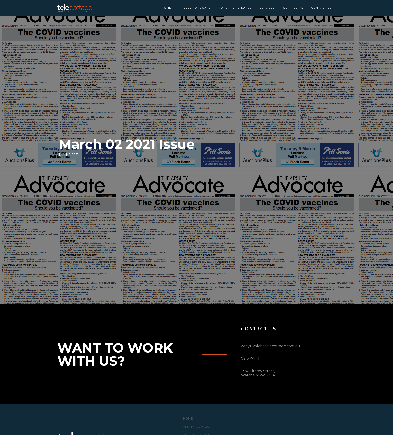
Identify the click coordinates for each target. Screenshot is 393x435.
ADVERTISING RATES (235, 7)
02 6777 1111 (251, 358)
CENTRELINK (293, 7)
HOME (166, 7)
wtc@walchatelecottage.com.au (270, 346)
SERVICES (267, 7)
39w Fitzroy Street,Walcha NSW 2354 (258, 373)
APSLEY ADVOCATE (195, 7)
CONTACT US (321, 7)
